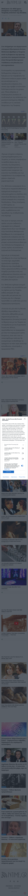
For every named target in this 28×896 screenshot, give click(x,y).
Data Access (14, 477)
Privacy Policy (22, 477)
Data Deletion (6, 477)
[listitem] (14, 445)
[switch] (22, 448)
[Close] (25, 419)
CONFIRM (8, 471)
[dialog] (14, 448)
